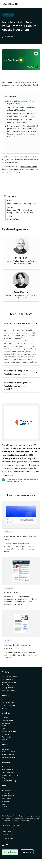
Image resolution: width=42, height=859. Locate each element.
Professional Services (9, 731)
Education (5, 718)
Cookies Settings (7, 838)
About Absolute (7, 790)
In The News (6, 801)
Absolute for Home (8, 690)
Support (4, 778)
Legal (3, 729)
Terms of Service (7, 835)
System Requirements (9, 682)
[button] (38, 4)
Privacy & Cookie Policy (21, 821)
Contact (4, 809)
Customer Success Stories (10, 775)
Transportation (7, 737)
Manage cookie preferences (11, 825)
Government (6, 723)
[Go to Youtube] (7, 844)
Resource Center (7, 770)
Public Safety (6, 734)
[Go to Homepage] (10, 4)
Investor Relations (8, 796)
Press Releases (7, 798)
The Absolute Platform (9, 677)
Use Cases (5, 708)
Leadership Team (7, 793)
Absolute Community (9, 781)
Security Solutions (8, 703)
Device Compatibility (9, 752)
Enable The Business (8, 705)
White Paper (8, 532)
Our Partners (6, 749)
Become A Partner (8, 755)
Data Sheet (8, 641)
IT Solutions (6, 700)
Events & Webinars (8, 772)
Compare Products (8, 679)
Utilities (4, 740)
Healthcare (5, 726)
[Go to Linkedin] (3, 844)
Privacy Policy (6, 831)
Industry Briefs (9, 588)
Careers (4, 807)
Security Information (9, 688)
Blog (3, 767)
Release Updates (7, 685)
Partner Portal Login (8, 757)
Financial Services (7, 720)
